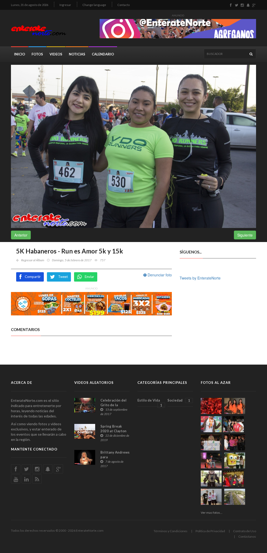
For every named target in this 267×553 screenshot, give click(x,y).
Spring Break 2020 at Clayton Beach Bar (113, 431)
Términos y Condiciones (170, 531)
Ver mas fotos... (211, 512)
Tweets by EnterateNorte (200, 278)
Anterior (20, 235)
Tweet (63, 277)
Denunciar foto (159, 274)
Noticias (77, 54)
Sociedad (178, 400)
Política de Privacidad (210, 531)
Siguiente (245, 235)
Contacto (123, 5)
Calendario (103, 54)
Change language (94, 5)
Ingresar (65, 5)
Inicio (19, 54)
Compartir (33, 277)
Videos (56, 54)
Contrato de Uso (244, 531)
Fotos (37, 54)
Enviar (89, 277)
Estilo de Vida (149, 402)
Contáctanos (247, 536)
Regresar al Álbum (32, 260)
